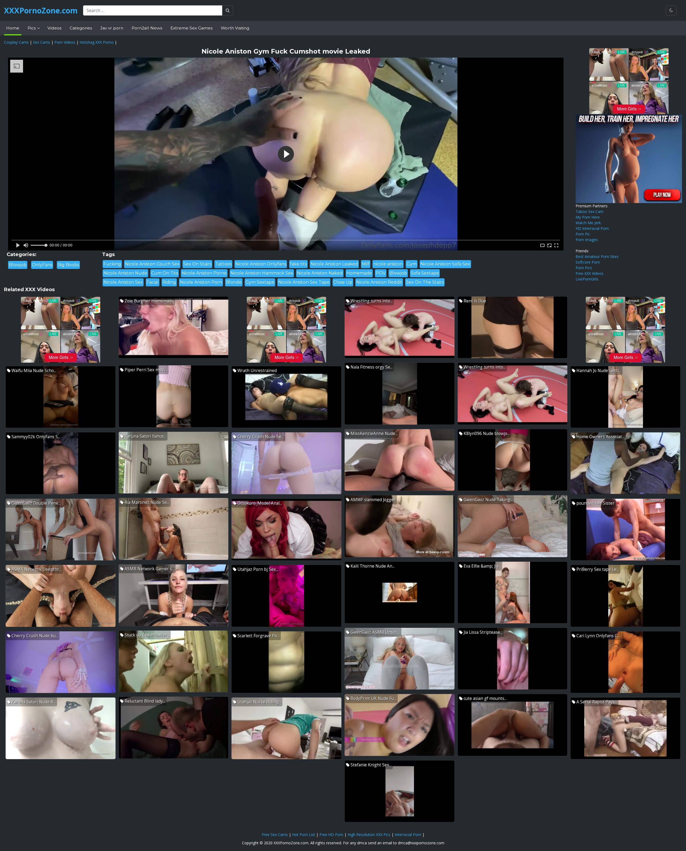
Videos (54, 28)
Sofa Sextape (425, 273)
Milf (366, 264)
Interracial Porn (408, 834)
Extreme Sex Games (191, 28)
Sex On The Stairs (425, 282)
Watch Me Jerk (588, 222)
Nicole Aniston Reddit (379, 282)
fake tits (298, 264)
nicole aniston (388, 264)
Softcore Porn (588, 262)
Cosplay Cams (16, 42)
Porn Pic (583, 234)
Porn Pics (584, 267)
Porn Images (587, 239)
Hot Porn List (303, 834)
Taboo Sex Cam (589, 211)
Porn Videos (64, 42)
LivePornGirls (587, 279)
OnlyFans (42, 264)
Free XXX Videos (589, 273)
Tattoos (223, 264)
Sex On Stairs (197, 264)
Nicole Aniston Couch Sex (152, 264)
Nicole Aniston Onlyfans (260, 264)
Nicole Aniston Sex (123, 282)
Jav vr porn (111, 28)
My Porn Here (588, 217)
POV (381, 273)
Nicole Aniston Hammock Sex (261, 273)
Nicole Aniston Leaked (334, 264)
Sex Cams (41, 42)
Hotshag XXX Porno (97, 42)
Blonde (234, 282)
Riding (169, 282)
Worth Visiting (235, 28)
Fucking (112, 264)
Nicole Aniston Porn (201, 282)
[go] (227, 10)
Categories (81, 28)
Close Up (342, 282)
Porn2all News (147, 28)
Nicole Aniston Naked (320, 273)
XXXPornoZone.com (41, 10)
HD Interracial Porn (592, 228)
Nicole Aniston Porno (204, 273)
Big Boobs (68, 264)
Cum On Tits (164, 273)
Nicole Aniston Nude (125, 273)
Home (12, 28)
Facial (153, 282)
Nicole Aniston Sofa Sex (445, 264)
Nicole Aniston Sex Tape (304, 282)
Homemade (359, 273)
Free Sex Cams (275, 834)
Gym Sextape (259, 282)
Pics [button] (32, 28)
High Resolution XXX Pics (369, 834)
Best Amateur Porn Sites (597, 256)
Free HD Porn (331, 834)
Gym (412, 264)
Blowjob (18, 264)
